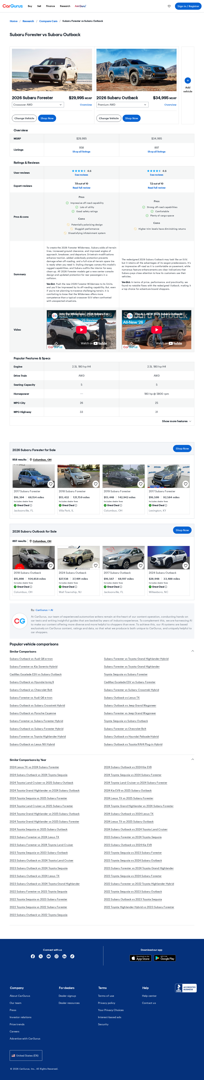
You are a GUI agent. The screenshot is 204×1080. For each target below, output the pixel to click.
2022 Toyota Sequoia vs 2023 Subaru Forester (38, 899)
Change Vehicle (24, 118)
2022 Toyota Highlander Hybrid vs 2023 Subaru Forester (139, 906)
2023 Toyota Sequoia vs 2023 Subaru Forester (133, 852)
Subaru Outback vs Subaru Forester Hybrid (36, 728)
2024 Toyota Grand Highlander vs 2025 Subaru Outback (45, 813)
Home (13, 21)
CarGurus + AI (44, 609)
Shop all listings (81, 151)
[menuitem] (30, 6)
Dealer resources (69, 1002)
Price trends (17, 1024)
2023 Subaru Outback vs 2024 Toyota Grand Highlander (45, 883)
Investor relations (21, 1017)
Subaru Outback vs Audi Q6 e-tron (31, 658)
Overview (86, 104)
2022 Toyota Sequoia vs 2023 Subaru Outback (133, 891)
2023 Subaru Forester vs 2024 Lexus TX (34, 837)
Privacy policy (106, 1002)
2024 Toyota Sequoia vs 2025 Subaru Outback (38, 829)
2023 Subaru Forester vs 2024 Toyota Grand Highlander (139, 868)
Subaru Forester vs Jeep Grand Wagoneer (130, 713)
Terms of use (106, 995)
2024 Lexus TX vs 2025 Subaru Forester (128, 798)
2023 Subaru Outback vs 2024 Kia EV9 (128, 844)
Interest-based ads (109, 1017)
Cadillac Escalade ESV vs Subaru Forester (130, 682)
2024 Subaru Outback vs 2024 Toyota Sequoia (38, 774)
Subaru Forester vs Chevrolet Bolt (125, 728)
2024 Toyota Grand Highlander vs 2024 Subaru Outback (45, 790)
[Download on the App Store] (140, 958)
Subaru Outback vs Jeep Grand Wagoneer (130, 705)
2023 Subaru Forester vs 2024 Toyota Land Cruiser (41, 844)
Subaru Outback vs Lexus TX (122, 697)
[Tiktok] (72, 957)
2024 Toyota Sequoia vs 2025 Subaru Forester (38, 798)
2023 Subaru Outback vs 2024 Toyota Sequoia (39, 868)
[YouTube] (49, 957)
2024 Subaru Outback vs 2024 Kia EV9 (128, 767)
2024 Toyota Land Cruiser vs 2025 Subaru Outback (41, 782)
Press (13, 1009)
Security (103, 1024)
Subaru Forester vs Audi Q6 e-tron (31, 697)
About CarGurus (20, 995)
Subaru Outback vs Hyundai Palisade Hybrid (131, 736)
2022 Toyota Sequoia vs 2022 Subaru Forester (38, 906)
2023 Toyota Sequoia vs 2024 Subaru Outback (133, 860)
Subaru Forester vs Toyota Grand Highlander (132, 666)
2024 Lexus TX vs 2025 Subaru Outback (129, 821)
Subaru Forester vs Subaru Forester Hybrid (36, 720)
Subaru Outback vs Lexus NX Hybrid (32, 744)
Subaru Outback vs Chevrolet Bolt (31, 689)
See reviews (81, 174)
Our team (16, 1002)
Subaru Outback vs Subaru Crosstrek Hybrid (37, 705)
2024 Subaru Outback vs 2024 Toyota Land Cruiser (136, 829)
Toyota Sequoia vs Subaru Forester (126, 674)
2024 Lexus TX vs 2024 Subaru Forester (34, 767)
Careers (14, 1031)
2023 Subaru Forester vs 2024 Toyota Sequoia (133, 837)
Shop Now (47, 118)
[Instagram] (57, 957)
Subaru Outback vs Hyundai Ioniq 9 (32, 682)
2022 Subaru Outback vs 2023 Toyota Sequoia (133, 899)
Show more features (175, 421)
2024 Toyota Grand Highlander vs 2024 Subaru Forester (139, 805)
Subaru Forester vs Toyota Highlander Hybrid (38, 736)
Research (28, 21)
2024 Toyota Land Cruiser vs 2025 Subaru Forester (41, 805)
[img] (31, 505)
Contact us (149, 1002)
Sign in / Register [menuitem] (188, 6)
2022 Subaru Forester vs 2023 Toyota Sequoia (38, 891)
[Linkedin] (64, 957)
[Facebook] (33, 957)
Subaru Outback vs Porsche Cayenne (33, 713)
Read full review (81, 187)
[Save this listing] (50, 484)
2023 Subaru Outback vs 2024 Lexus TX (35, 875)
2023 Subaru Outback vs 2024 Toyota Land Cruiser (41, 860)
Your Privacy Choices (111, 1009)
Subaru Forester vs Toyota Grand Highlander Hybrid (136, 658)
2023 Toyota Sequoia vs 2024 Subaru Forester (133, 875)
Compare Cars (48, 21)
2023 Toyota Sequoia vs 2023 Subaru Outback (39, 852)
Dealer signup (67, 995)
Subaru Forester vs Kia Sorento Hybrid (33, 666)
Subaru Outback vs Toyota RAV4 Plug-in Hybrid (133, 744)
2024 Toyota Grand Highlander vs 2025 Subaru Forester (44, 821)
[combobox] (26, 1055)
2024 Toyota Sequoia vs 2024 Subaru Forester (133, 774)
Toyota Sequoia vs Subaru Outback (126, 720)
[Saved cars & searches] (169, 6)
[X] (41, 957)
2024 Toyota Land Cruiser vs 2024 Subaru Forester (135, 782)
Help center (149, 995)
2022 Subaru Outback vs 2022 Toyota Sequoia (38, 914)
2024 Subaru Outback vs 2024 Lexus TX (129, 813)
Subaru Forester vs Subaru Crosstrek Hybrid (131, 689)
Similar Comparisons (23, 651)
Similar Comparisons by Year (28, 760)
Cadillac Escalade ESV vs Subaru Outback (36, 674)
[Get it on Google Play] (165, 958)
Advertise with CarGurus (25, 1038)
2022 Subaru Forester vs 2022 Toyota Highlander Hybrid (139, 883)
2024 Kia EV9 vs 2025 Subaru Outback (128, 790)
